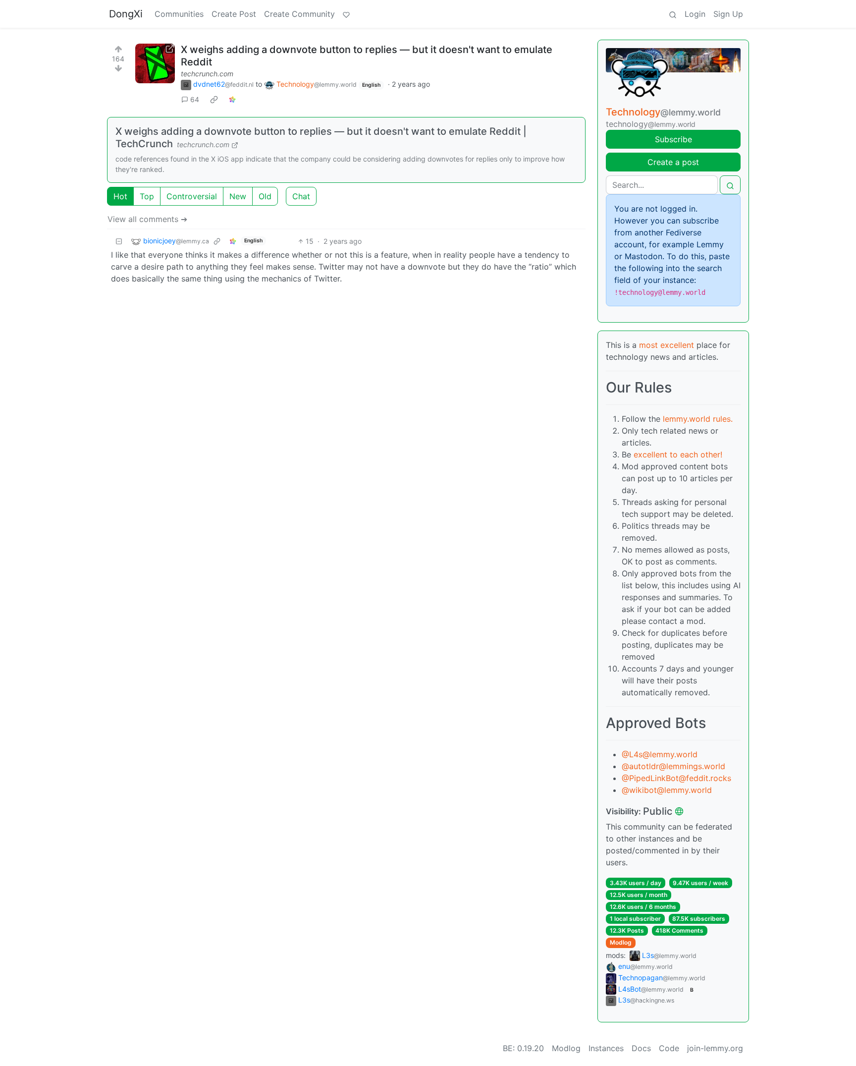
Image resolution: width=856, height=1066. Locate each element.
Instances (606, 1048)
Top (147, 196)
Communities (179, 14)
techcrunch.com (207, 73)
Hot (120, 196)
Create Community (299, 14)
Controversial (191, 196)
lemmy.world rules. (698, 419)
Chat (301, 196)
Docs (641, 1048)
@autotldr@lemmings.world (673, 766)
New (237, 196)
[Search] (673, 14)
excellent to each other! (678, 454)
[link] (214, 99)
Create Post (234, 14)
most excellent (666, 345)
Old (265, 196)
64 (194, 99)
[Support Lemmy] (346, 14)
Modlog (621, 942)
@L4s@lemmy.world (659, 754)
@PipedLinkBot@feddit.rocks (676, 778)
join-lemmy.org (715, 1048)
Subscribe (673, 139)
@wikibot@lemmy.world (667, 790)
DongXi (126, 14)
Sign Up (728, 14)
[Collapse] (119, 241)
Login (695, 14)
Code (669, 1048)
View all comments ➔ (147, 219)
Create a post (673, 162)
